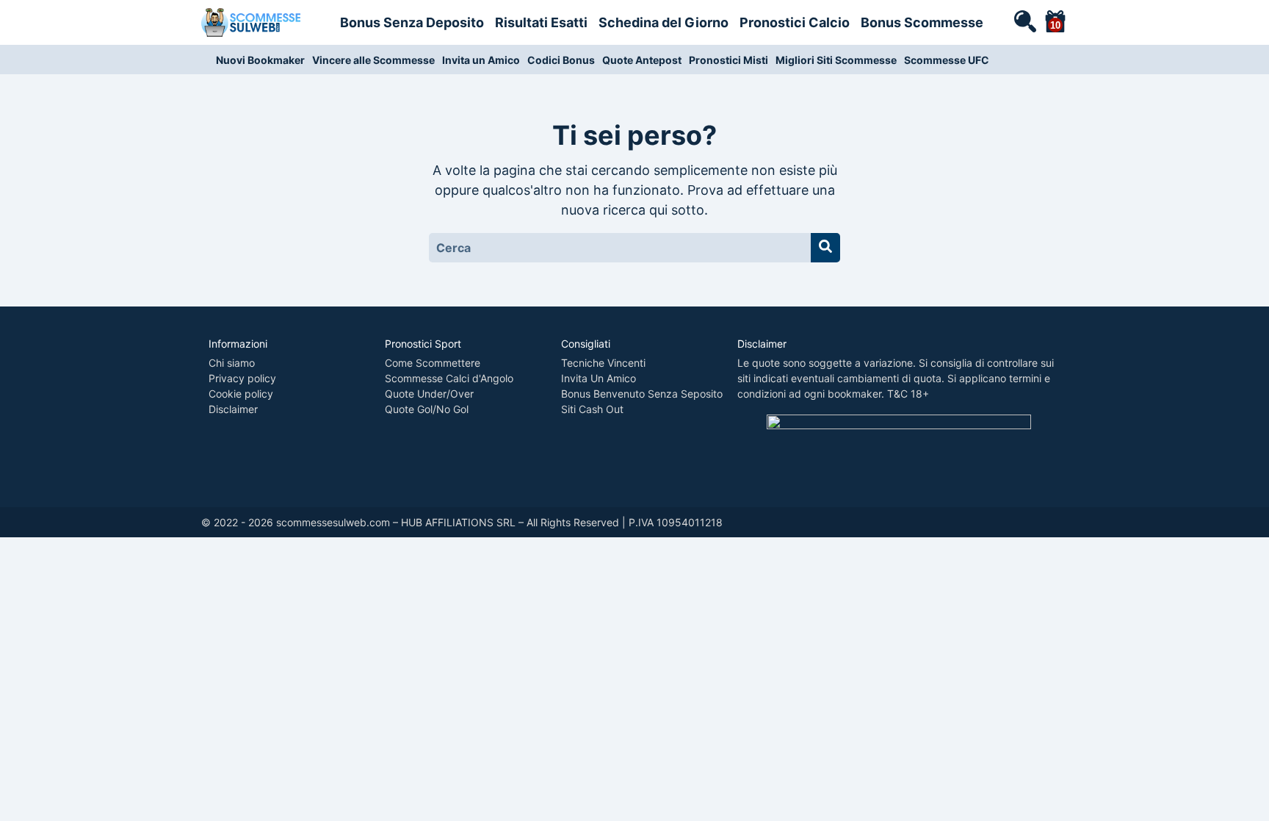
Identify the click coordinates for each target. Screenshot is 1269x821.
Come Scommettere (432, 362)
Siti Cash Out (592, 409)
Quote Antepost (642, 60)
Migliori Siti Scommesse (836, 60)
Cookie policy (241, 393)
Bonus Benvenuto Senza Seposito (642, 393)
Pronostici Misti (728, 60)
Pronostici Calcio (795, 22)
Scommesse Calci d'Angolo (449, 378)
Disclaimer (233, 409)
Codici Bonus (561, 60)
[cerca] (1024, 20)
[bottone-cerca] (825, 247)
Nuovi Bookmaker (260, 60)
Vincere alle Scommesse (373, 60)
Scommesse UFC (946, 60)
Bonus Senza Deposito (412, 22)
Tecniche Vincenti (603, 362)
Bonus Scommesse (922, 22)
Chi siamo (232, 362)
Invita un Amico (481, 60)
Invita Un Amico (598, 378)
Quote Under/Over (429, 393)
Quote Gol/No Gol (427, 409)
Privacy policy (242, 378)
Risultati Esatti (541, 22)
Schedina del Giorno (663, 22)
